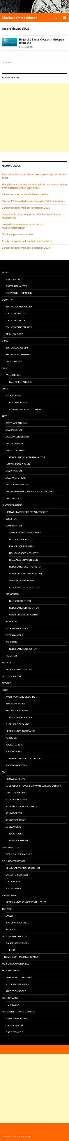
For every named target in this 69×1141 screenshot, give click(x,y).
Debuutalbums (14, 334)
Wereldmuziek (10, 847)
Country (7, 299)
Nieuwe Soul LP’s (15, 779)
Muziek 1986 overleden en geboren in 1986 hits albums (33, 201)
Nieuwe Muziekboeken (19, 977)
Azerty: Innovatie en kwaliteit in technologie (27, 241)
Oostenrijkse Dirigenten (24, 614)
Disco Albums (14, 361)
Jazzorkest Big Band (18, 464)
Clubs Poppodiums (16, 1018)
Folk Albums (13, 375)
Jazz (4, 416)
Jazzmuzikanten (15, 450)
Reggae (6, 683)
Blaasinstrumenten (17, 943)
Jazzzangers (13, 498)
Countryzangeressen (19, 327)
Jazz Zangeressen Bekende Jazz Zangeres (30, 491)
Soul (5, 772)
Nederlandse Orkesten (23, 648)
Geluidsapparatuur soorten (17, 234)
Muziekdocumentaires (15, 963)
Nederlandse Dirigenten (24, 607)
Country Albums (16, 313)
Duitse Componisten (21, 539)
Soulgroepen (14, 813)
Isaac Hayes (16, 833)
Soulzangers (13, 826)
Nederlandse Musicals (19, 669)
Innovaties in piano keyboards (20, 956)
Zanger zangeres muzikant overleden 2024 (26, 247)
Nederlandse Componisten (25, 566)
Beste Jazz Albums (16, 423)
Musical (6, 662)
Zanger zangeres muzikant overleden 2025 (26, 207)
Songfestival (10, 895)
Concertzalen (14, 1025)
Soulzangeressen (16, 820)
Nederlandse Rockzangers (25, 758)
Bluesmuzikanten (16, 286)
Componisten (14, 525)
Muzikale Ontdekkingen (19, 18)
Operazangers (14, 635)
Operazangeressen (17, 628)
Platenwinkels (14, 1032)
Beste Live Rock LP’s (20, 717)
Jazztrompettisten (17, 484)
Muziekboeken (10, 970)
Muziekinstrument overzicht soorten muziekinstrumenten (22, 226)
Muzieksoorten (11, 676)
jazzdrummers (14, 443)
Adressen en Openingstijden (18, 1011)
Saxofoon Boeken (16, 991)
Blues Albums (13, 279)
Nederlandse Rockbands (20, 731)
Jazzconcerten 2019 (17, 436)
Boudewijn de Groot (18, 922)
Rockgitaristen (15, 744)
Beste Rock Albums (17, 710)
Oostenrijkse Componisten (25, 573)
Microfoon (13, 881)
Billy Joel (11, 929)
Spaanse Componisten (22, 580)
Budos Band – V (18, 402)
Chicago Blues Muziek (19, 293)
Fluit (12, 950)
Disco (5, 340)
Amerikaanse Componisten (25, 532)
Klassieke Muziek (12, 505)
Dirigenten (12, 594)
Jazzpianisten (14, 470)
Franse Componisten (21, 546)
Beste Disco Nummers (18, 354)
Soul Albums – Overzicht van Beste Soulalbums (33, 785)
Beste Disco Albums (17, 347)
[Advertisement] (34, 117)
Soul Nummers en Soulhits (21, 806)
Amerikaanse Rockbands (20, 696)
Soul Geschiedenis (16, 799)
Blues (5, 272)
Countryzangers (16, 320)
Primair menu (64, 17)
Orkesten (11, 642)
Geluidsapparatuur (13, 861)
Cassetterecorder (17, 874)
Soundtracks (10, 998)
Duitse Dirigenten (20, 601)
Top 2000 (7, 909)
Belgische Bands (15, 703)
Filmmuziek (12, 1004)
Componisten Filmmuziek (24, 587)
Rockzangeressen (16, 765)
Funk (5, 388)
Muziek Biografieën (17, 984)
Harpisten (11, 621)
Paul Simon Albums (20, 382)
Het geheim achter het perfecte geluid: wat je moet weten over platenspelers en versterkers (34, 186)
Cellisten (11, 518)
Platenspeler (13, 888)
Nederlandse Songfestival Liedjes (26, 902)
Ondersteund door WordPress (16, 1136)
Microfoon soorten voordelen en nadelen (25, 194)
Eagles (9, 915)
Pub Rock (11, 737)
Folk (5, 368)
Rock (5, 690)
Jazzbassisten (14, 429)
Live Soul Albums (15, 792)
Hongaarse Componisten (24, 553)
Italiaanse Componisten (23, 559)
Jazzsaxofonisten (16, 477)
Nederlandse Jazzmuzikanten (27, 457)
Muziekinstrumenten (14, 936)
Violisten (11, 655)
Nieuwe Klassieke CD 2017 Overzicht (27, 512)
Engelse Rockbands (17, 724)
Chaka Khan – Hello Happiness (26, 409)
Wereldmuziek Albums (19, 854)
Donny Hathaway (19, 840)
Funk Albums (13, 395)
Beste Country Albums (19, 306)
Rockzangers (14, 751)
